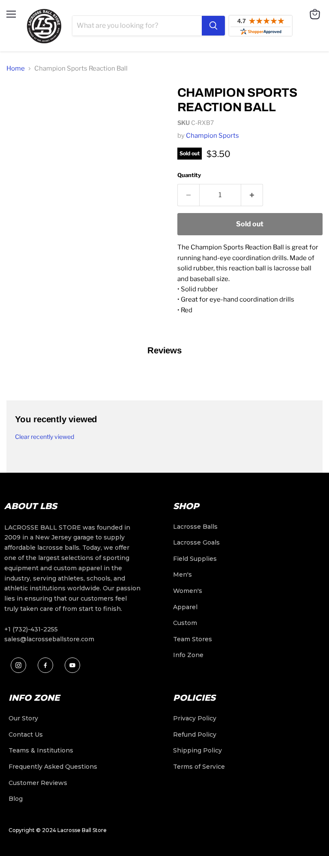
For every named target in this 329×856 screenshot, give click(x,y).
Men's (182, 574)
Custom (185, 623)
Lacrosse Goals (196, 542)
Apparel (185, 607)
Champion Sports (212, 135)
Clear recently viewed (44, 436)
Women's (187, 591)
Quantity (189, 175)
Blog (16, 799)
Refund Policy (194, 734)
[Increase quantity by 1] (252, 195)
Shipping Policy (197, 750)
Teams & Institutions (41, 750)
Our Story (23, 718)
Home (15, 68)
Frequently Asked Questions (53, 766)
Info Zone (188, 655)
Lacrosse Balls (195, 526)
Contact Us (26, 734)
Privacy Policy (194, 718)
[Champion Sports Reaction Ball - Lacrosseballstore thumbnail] (19, 100)
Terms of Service (199, 766)
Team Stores (192, 639)
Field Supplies (195, 559)
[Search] (213, 26)
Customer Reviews (38, 783)
